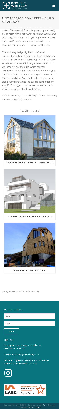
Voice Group (48, 405)
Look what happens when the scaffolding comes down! (30, 163)
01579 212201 (19, 348)
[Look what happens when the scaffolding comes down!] (29, 137)
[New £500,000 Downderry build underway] (29, 191)
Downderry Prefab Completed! (29, 270)
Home (9, 27)
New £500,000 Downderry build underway (30, 216)
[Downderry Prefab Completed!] (29, 245)
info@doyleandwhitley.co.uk (27, 354)
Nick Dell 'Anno (33, 407)
